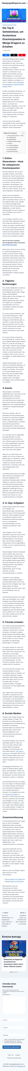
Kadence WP (21, 1066)
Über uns (11, 1055)
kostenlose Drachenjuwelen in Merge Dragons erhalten (13, 84)
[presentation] (14, 948)
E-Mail (5, 1027)
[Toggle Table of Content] (22, 133)
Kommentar (6, 994)
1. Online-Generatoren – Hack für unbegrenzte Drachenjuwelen (15, 137)
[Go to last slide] (4, 955)
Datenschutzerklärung (14, 1058)
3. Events (9, 143)
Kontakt (17, 1055)
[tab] (10, 972)
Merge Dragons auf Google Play (15, 879)
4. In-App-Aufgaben (12, 145)
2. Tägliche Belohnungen (14, 141)
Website (5, 1035)
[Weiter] (23, 955)
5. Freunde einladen (12, 147)
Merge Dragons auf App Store (14, 881)
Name (5, 1020)
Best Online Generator (9, 245)
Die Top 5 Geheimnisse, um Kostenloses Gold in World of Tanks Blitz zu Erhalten (7, 919)
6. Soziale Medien (12, 149)
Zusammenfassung (12, 151)
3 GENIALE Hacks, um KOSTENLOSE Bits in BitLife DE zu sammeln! (21, 918)
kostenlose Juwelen (11, 794)
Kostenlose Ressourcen (9, 25)
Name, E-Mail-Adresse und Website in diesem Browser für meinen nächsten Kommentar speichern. (14, 1041)
